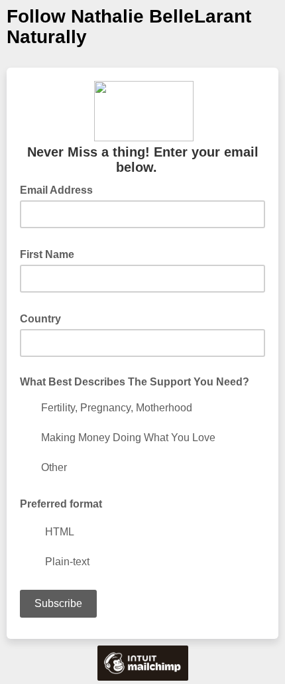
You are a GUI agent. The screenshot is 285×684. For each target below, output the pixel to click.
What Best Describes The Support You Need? (134, 381)
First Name (51, 253)
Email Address (60, 189)
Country (44, 317)
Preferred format (61, 504)
